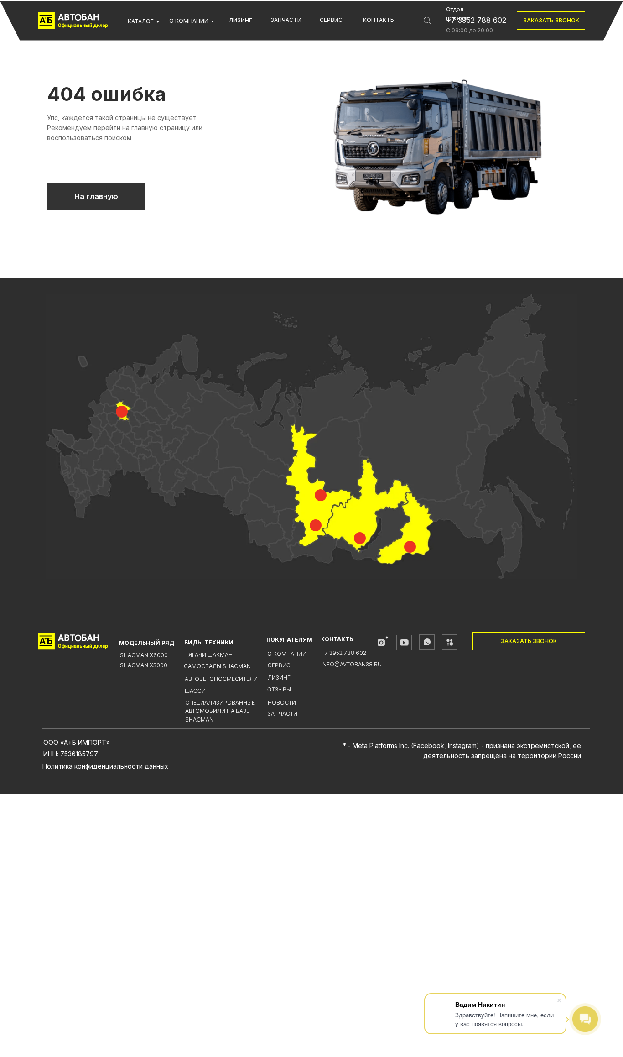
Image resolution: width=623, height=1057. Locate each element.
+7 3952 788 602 (476, 20)
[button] (551, 20)
